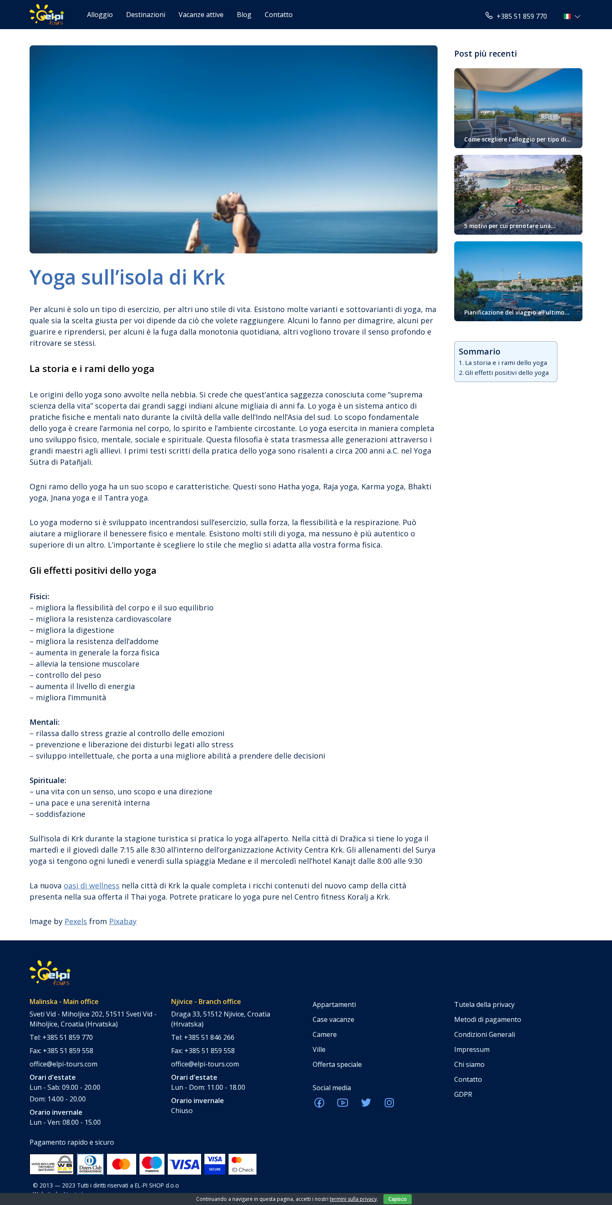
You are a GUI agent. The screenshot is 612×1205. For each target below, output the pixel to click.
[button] (573, 16)
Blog (244, 14)
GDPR (463, 1094)
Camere (325, 1034)
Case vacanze (333, 1019)
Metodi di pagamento (487, 1019)
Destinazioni (145, 14)
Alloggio (100, 14)
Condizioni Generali (484, 1034)
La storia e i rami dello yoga (506, 362)
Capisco (397, 1199)
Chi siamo (469, 1064)
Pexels (76, 921)
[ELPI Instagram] (389, 1105)
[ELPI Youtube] (342, 1105)
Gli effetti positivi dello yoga (507, 372)
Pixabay (123, 921)
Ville (319, 1049)
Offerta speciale (337, 1064)
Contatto (279, 14)
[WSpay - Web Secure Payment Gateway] (52, 1163)
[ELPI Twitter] (366, 1105)
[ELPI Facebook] (319, 1105)
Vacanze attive (201, 14)
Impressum (472, 1049)
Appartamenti (334, 1004)
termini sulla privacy (353, 1199)
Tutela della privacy (484, 1004)
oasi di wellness (91, 885)
